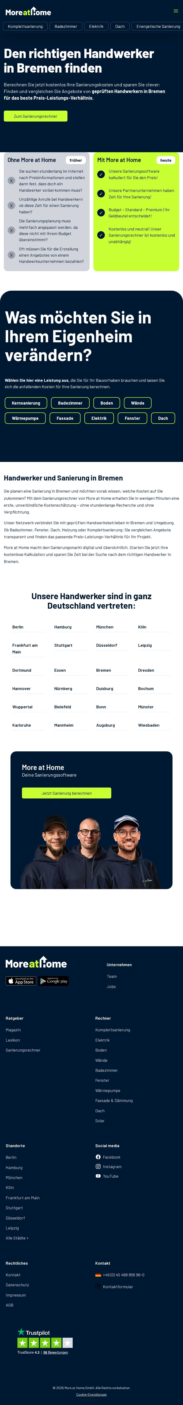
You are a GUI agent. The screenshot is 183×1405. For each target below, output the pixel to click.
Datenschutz (17, 1284)
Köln (10, 1187)
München (14, 1177)
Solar (100, 1120)
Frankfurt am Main (23, 1197)
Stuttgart (14, 1207)
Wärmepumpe (25, 418)
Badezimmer (66, 26)
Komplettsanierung (25, 26)
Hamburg (14, 1167)
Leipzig (12, 1227)
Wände (137, 403)
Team (112, 976)
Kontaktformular (118, 1286)
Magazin (13, 1029)
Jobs (111, 986)
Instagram (112, 1166)
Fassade (65, 418)
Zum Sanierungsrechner (35, 116)
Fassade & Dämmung (114, 1100)
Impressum (16, 1294)
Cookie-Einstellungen (91, 1394)
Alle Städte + (17, 1237)
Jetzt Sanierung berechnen (66, 793)
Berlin (11, 1157)
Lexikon (13, 1040)
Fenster (132, 418)
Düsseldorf (15, 1217)
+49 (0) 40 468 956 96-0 (123, 1274)
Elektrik (96, 26)
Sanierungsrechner (23, 1050)
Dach (120, 26)
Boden (107, 403)
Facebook (111, 1157)
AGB (9, 1304)
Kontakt (13, 1274)
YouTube (110, 1176)
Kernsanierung (26, 403)
